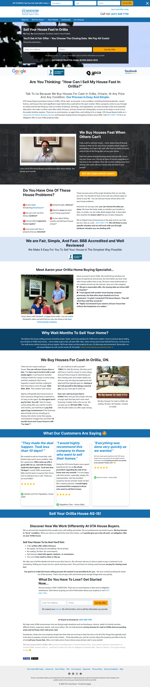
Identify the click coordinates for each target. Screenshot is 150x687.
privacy (59, 56)
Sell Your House (37, 20)
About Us (25, 20)
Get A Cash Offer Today (120, 9)
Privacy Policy (97, 669)
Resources (86, 669)
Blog (121, 669)
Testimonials (66, 20)
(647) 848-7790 (120, 14)
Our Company (79, 20)
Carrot (89, 684)
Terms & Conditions (111, 669)
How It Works (53, 20)
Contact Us (49, 669)
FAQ (67, 669)
